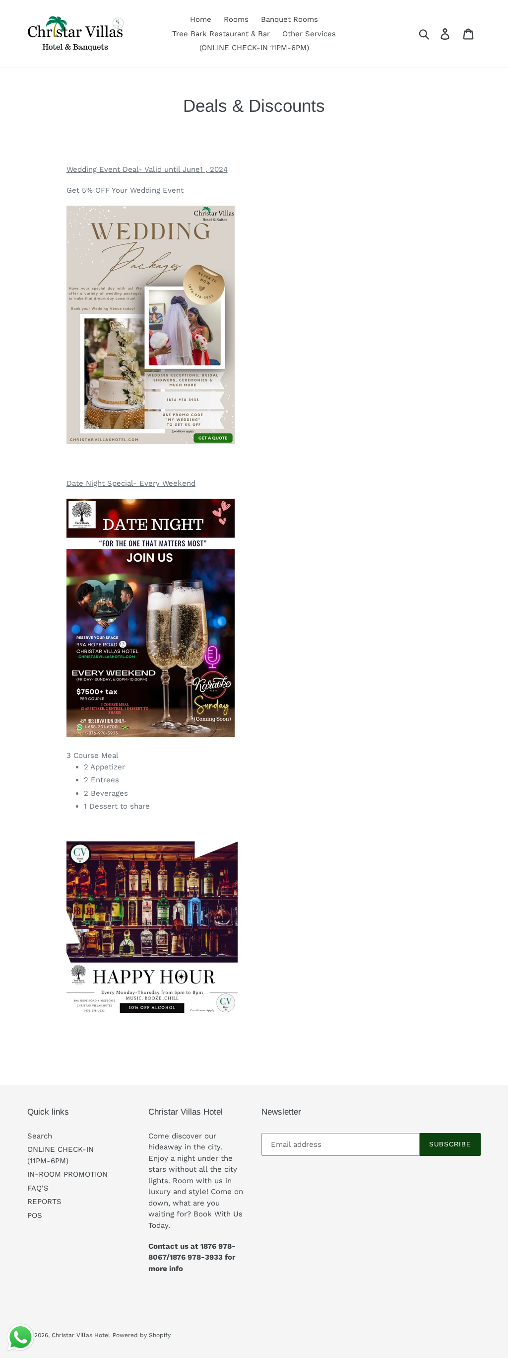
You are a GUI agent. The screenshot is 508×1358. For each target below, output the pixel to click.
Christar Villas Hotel (81, 1335)
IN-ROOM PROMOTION (67, 1174)
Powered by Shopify (142, 1335)
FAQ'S (38, 1188)
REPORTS (44, 1201)
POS (34, 1215)
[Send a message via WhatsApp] (20, 1337)
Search (39, 1136)
